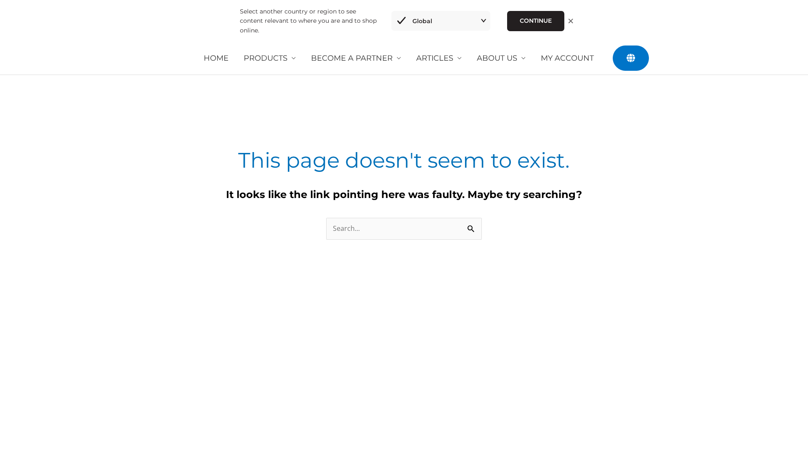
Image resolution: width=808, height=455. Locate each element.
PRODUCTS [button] (265, 58)
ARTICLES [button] (434, 58)
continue (536, 20)
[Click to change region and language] (631, 58)
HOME (216, 58)
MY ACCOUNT (567, 58)
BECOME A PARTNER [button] (352, 58)
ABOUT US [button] (497, 58)
